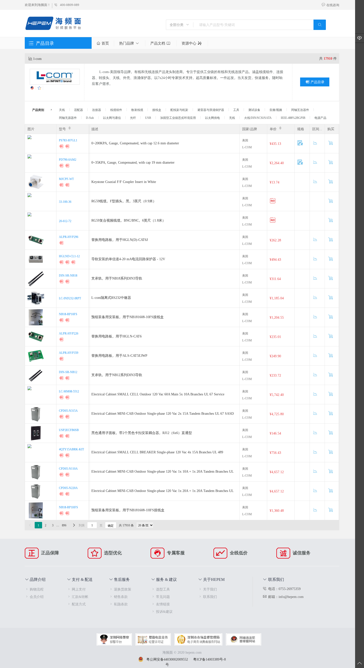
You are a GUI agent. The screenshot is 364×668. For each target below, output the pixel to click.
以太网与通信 (112, 117)
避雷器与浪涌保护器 (210, 109)
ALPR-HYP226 (68, 333)
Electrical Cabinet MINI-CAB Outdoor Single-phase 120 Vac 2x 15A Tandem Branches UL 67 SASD (162, 413)
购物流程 (37, 589)
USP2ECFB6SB (69, 430)
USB (148, 117)
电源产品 (320, 117)
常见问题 (163, 596)
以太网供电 (212, 117)
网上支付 (79, 589)
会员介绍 (37, 596)
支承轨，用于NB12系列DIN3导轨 (116, 374)
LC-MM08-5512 (69, 391)
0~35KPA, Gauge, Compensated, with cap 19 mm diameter (133, 162)
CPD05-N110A (68, 468)
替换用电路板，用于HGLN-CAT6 (116, 336)
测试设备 (254, 109)
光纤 (133, 117)
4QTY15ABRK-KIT (71, 449)
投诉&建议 (164, 611)
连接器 (96, 109)
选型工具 (163, 589)
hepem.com (193, 652)
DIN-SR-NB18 (68, 275)
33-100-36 (65, 202)
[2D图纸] (68, 147)
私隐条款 (121, 604)
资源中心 (189, 43)
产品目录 (317, 81)
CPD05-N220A (68, 488)
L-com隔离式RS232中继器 (111, 297)
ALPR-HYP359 (68, 353)
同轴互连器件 (300, 109)
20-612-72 (65, 221)
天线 (62, 109)
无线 (232, 117)
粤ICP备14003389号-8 (209, 659)
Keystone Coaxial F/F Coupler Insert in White (123, 181)
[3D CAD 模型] (62, 185)
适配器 (78, 109)
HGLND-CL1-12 (69, 256)
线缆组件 (116, 109)
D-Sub (90, 117)
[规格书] (62, 147)
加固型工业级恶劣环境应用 (178, 117)
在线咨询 (332, 5)
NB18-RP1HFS (68, 507)
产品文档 (157, 43)
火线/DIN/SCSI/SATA (258, 117)
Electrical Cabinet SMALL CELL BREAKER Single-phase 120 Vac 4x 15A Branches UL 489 (157, 452)
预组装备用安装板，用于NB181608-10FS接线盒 (127, 316)
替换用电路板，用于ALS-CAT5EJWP (119, 355)
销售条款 (121, 596)
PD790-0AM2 (67, 159)
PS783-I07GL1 (68, 140)
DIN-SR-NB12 (68, 372)
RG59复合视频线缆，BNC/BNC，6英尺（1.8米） (128, 220)
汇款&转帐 (80, 596)
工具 (236, 109)
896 (64, 525)
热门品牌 (126, 43)
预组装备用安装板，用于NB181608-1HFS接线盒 (127, 510)
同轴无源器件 (68, 117)
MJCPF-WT (66, 179)
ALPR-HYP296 (68, 237)
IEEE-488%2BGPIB (293, 117)
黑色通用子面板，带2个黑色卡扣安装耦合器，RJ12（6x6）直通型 (141, 432)
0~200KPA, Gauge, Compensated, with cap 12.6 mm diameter (135, 143)
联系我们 (210, 596)
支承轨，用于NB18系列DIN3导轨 (116, 278)
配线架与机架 (179, 109)
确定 (111, 525)
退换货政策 (122, 589)
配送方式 (79, 604)
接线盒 (156, 109)
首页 (105, 43)
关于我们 (210, 589)
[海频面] (53, 24)
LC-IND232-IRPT (70, 298)
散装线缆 (137, 109)
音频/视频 (275, 109)
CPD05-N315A (68, 410)
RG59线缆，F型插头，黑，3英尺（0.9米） (123, 201)
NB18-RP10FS (68, 314)
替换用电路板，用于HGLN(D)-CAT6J (119, 239)
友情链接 (163, 604)
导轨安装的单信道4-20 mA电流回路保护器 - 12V (128, 259)
